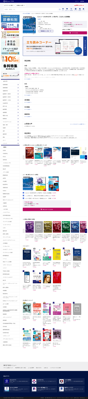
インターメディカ (7, 224)
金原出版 (5, 159)
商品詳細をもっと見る (45, 31)
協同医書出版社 (6, 329)
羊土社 (4, 156)
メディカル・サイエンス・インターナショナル (10, 297)
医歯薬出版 (5, 175)
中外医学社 (5, 153)
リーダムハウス (6, 246)
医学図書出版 (6, 255)
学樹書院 (5, 290)
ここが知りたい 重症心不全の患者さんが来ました (38, 195)
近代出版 (5, 326)
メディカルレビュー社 (7, 218)
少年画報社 (5, 243)
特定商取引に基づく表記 (20, 367)
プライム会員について (8, 367)
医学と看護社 (6, 287)
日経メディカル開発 (7, 261)
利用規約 (42, 397)
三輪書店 (5, 203)
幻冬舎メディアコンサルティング (10, 300)
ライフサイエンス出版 (7, 252)
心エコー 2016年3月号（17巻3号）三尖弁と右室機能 (38, 193)
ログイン (77, 1)
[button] (86, 157)
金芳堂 (4, 178)
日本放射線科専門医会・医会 (9, 323)
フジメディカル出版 (7, 221)
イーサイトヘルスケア (7, 277)
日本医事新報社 (6, 165)
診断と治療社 (6, 233)
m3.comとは (82, 397)
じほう (4, 227)
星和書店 (5, 320)
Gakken (4, 190)
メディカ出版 (6, 172)
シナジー (5, 267)
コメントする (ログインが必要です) (77, 124)
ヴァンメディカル (7, 237)
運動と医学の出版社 (7, 345)
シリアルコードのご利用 (55, 367)
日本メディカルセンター (8, 199)
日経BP (4, 196)
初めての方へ (39, 367)
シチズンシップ (6, 335)
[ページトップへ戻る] (84, 396)
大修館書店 (5, 342)
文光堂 (4, 150)
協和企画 (5, 230)
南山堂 (4, 169)
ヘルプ (71, 397)
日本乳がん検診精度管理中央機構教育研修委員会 (10, 311)
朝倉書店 (5, 314)
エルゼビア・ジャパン (7, 249)
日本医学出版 (6, 332)
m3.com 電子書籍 (26, 13)
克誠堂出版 (5, 187)
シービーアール (6, 212)
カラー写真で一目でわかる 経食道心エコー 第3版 (38, 198)
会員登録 (82, 1)
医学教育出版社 (6, 274)
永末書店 (5, 307)
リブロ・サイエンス (7, 264)
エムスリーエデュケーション (9, 240)
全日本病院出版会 (7, 215)
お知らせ (46, 367)
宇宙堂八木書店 (6, 271)
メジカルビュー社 (7, 162)
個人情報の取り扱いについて (50, 397)
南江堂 (4, 280)
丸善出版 (5, 206)
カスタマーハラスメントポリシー (63, 397)
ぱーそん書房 (6, 303)
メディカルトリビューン (8, 338)
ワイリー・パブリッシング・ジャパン (10, 284)
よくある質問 (31, 367)
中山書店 (5, 181)
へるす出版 (5, 209)
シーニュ (5, 258)
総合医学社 (5, 184)
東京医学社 (5, 293)
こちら (76, 74)
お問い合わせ (76, 397)
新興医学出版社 (6, 193)
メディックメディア (7, 317)
